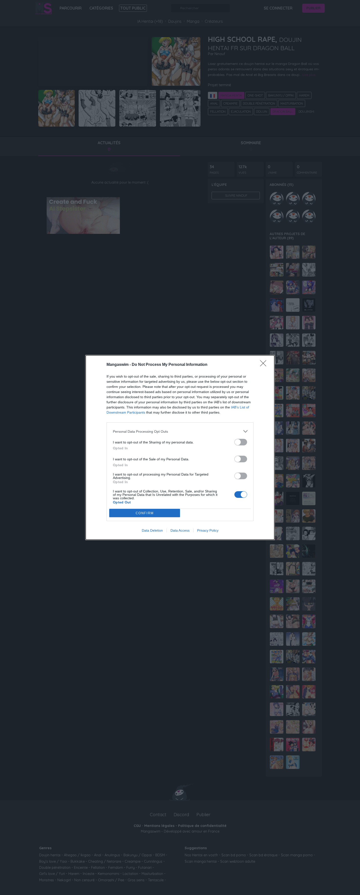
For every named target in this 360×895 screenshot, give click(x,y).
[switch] (240, 442)
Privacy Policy (207, 530)
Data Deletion (152, 530)
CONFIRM (145, 513)
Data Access (180, 530)
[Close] (264, 365)
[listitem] (180, 431)
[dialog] (180, 447)
